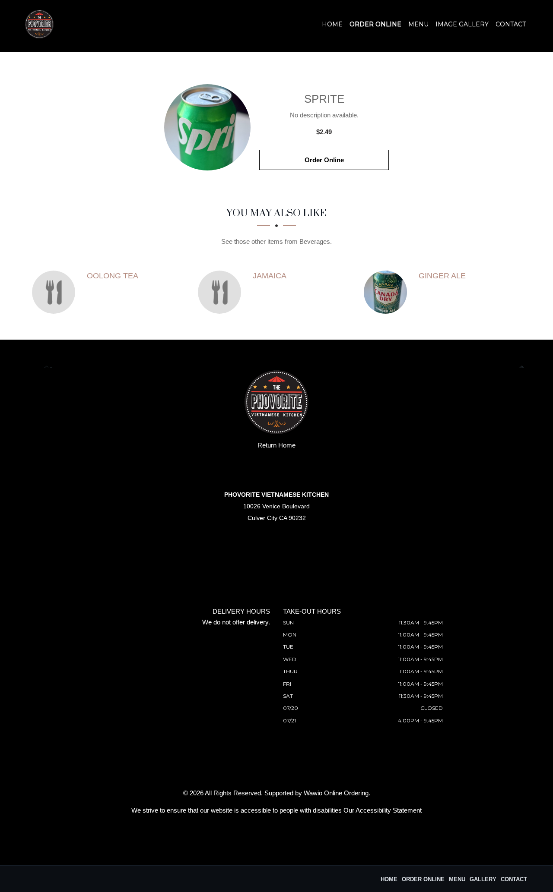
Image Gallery (462, 24)
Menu (418, 24)
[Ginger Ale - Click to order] (387, 292)
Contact (511, 24)
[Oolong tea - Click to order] (55, 292)
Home (332, 24)
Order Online (375, 24)
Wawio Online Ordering (336, 793)
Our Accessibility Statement (382, 810)
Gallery (483, 879)
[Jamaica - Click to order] (221, 292)
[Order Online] (207, 127)
